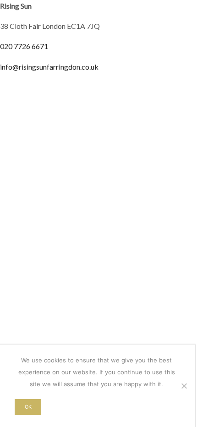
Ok (28, 407)
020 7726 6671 (24, 46)
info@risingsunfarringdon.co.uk (49, 66)
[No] (183, 385)
